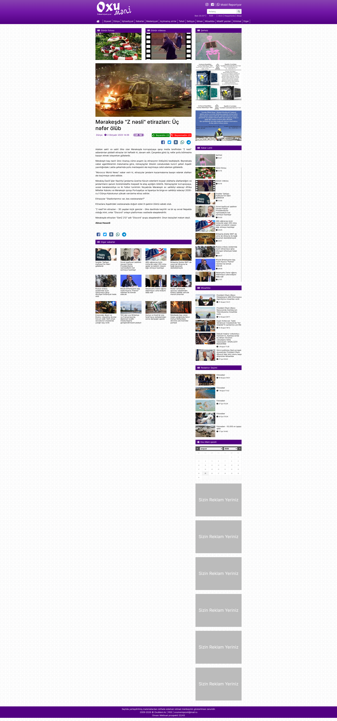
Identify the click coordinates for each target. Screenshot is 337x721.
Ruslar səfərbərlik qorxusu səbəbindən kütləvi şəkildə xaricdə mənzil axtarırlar (179, 291)
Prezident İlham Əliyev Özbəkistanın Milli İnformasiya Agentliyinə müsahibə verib (229, 297)
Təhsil (181, 21)
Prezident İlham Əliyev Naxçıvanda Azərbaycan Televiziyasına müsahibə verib (227, 311)
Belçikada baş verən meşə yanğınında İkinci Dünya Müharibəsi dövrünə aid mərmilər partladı (180, 319)
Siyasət (107, 21)
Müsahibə (209, 21)
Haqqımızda (229, 16)
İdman (200, 21)
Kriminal (237, 21)
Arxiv (220, 16)
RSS (170, 712)
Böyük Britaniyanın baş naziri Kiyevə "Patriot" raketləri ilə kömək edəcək (130, 291)
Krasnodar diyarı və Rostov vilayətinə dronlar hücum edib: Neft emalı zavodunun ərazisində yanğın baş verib (106, 319)
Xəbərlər (140, 21)
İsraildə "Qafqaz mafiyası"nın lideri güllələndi (102, 264)
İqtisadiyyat (127, 21)
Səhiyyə (190, 21)
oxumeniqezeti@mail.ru (185, 712)
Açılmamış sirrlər (168, 21)
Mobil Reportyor (231, 4)
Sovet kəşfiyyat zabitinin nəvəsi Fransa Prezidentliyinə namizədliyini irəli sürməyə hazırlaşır (130, 266)
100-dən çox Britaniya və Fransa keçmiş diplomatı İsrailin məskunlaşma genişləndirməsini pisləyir (130, 319)
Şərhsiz (219, 155)
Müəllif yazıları (224, 21)
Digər (246, 21)
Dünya (116, 21)
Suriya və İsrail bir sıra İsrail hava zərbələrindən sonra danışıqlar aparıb (155, 317)
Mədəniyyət (152, 21)
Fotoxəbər (221, 375)
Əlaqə (239, 16)
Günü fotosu (221, 168)
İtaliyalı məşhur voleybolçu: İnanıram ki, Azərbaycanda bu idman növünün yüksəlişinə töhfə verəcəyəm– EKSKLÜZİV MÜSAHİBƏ (228, 339)
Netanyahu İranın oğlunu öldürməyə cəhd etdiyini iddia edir (155, 291)
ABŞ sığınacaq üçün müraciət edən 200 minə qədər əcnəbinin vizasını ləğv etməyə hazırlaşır (155, 265)
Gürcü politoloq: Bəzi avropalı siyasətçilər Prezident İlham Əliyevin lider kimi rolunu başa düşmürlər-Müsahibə (229, 353)
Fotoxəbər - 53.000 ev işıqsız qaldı (229, 427)
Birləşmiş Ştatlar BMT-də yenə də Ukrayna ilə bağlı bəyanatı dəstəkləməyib (180, 265)
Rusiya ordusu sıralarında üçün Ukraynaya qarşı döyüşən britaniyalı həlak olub (105, 292)
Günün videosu (222, 181)
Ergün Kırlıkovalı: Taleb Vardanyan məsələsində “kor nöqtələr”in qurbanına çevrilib (229, 323)
